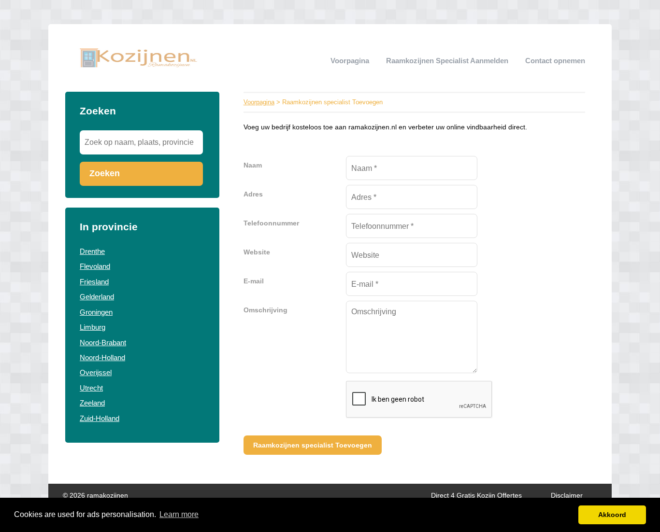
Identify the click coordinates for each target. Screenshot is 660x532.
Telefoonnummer (271, 223)
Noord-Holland (102, 357)
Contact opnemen (555, 60)
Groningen (96, 312)
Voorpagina (349, 60)
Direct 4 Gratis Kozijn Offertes (476, 495)
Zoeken (104, 173)
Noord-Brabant (103, 342)
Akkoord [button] (612, 514)
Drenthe (92, 251)
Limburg (92, 327)
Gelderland (97, 297)
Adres (253, 194)
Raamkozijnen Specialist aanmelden (447, 60)
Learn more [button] (179, 514)
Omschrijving (265, 310)
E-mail (254, 281)
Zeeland (92, 403)
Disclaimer (567, 495)
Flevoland (95, 266)
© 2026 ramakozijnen (95, 495)
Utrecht (91, 388)
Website (257, 252)
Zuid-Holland (99, 418)
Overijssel (96, 372)
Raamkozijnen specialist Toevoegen (312, 445)
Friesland (94, 282)
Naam (253, 165)
